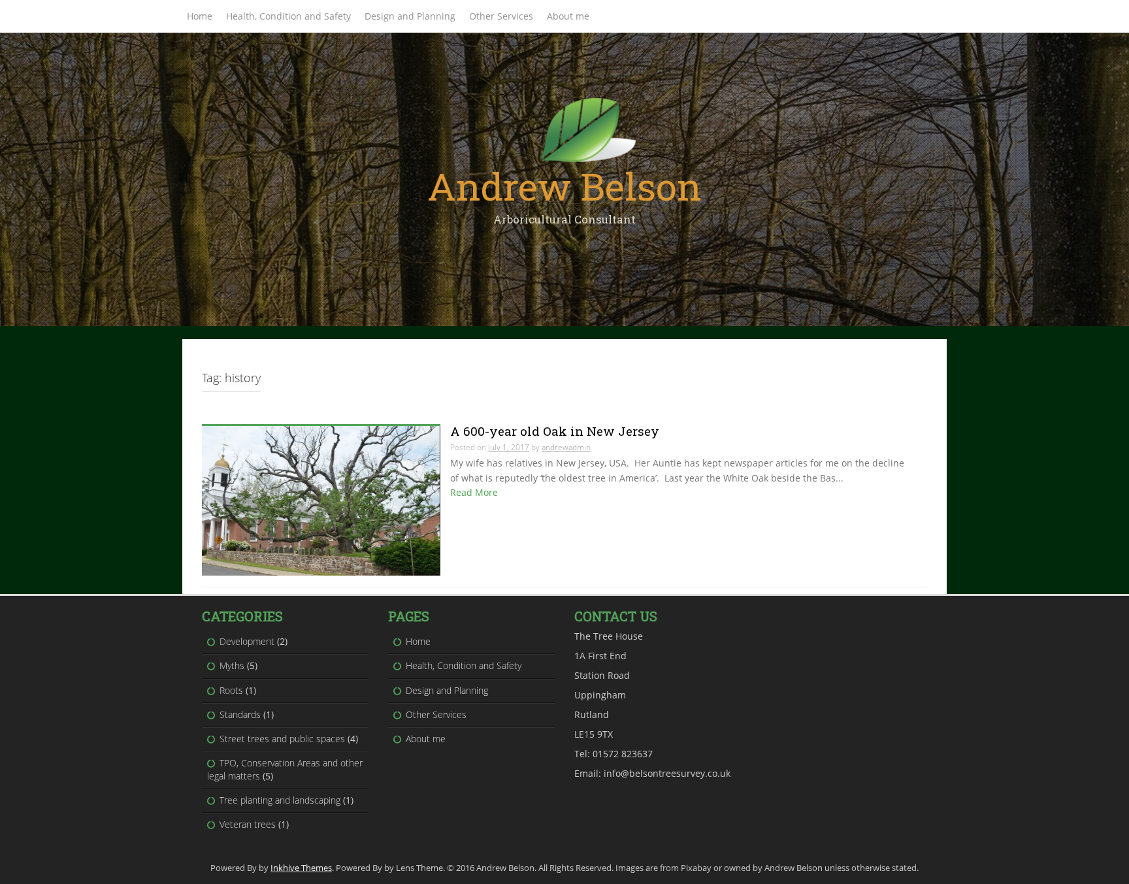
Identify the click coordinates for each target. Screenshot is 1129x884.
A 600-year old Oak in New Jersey (554, 431)
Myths (232, 665)
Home (199, 16)
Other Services (501, 16)
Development (247, 641)
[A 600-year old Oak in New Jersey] (321, 500)
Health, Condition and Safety (288, 16)
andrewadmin (566, 447)
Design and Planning (410, 16)
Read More (474, 492)
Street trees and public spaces (282, 738)
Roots (231, 690)
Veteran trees (248, 824)
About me (568, 16)
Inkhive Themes (301, 868)
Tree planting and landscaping (280, 800)
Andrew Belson (564, 186)
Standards (240, 714)
